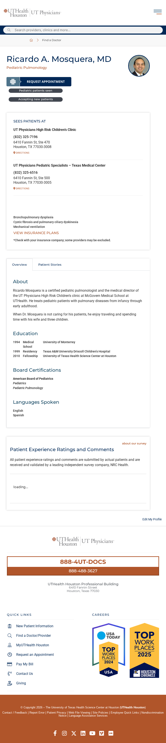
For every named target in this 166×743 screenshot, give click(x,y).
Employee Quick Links (125, 712)
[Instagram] (64, 733)
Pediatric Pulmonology (26, 68)
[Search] (9, 30)
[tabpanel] (78, 349)
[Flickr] (111, 733)
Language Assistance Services (88, 715)
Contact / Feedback (14, 712)
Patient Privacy (56, 712)
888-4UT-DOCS (83, 561)
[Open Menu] (158, 12)
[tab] (19, 265)
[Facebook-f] (55, 733)
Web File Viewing (79, 712)
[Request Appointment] (38, 81)
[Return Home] (32, 12)
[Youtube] (92, 733)
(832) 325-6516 (25, 172)
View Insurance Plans (36, 233)
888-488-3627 (83, 570)
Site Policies (100, 712)
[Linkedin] (83, 733)
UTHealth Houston (133, 707)
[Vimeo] (101, 733)
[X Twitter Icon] (74, 733)
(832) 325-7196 (25, 137)
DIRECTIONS (22, 152)
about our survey (134, 443)
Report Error (37, 712)
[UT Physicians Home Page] (31, 40)
